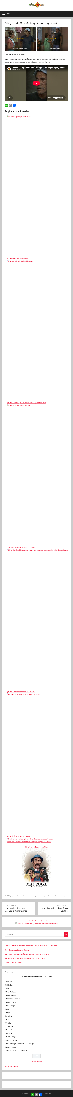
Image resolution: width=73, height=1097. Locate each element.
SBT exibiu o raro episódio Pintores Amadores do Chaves (25, 958)
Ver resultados (36, 1061)
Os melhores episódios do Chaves (17, 950)
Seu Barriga (10, 1006)
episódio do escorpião (28, 896)
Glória (8, 1023)
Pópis (8, 1013)
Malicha (9, 1033)
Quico (8, 988)
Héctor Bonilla (11, 1047)
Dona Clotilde (11, 1002)
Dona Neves (10, 1030)
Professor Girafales (13, 999)
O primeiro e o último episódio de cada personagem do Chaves (27, 954)
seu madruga (61, 896)
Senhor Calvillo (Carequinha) (16, 1050)
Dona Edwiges (11, 1037)
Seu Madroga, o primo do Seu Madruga (20, 1044)
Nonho (8, 1009)
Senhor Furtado (11, 1040)
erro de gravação (44, 896)
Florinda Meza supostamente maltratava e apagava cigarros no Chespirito (31, 946)
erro (37, 896)
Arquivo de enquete (11, 1066)
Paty (8, 1019)
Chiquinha (9, 985)
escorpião (54, 896)
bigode (13, 896)
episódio (18, 896)
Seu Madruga (11, 992)
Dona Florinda (11, 995)
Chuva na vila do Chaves (13, 963)
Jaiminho (9, 1026)
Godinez (9, 1016)
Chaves (9, 982)
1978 (8, 896)
